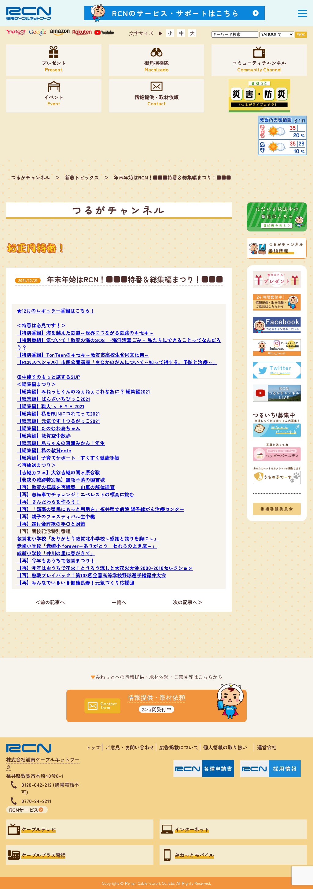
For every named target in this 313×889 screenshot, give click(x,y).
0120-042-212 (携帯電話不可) (50, 788)
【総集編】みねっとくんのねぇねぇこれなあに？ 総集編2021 (83, 391)
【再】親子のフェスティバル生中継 (56, 516)
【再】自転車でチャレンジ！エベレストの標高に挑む (75, 494)
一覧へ (119, 602)
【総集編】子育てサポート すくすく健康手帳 (68, 457)
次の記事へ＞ (187, 602)
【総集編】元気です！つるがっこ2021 (58, 420)
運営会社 (267, 747)
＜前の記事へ (50, 602)
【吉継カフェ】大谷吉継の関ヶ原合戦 (58, 472)
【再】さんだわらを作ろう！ (48, 501)
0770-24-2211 (36, 800)
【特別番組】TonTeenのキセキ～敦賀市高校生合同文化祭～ (83, 354)
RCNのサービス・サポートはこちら (176, 13)
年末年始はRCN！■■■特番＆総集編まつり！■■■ (172, 177)
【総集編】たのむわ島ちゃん (48, 428)
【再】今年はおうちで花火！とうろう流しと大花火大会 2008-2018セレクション (105, 567)
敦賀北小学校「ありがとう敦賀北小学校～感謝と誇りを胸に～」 (88, 538)
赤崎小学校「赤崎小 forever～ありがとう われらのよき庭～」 (87, 545)
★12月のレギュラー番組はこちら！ (56, 310)
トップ (93, 747)
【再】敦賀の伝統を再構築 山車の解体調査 (66, 487)
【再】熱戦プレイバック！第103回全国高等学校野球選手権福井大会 (91, 575)
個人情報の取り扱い (227, 747)
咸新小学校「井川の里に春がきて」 (56, 553)
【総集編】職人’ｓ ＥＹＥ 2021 (50, 406)
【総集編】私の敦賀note (44, 450)
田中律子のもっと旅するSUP (48, 376)
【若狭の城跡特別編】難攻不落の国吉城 (61, 479)
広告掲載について (178, 747)
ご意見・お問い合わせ (129, 747)
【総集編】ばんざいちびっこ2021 (53, 398)
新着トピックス (82, 177)
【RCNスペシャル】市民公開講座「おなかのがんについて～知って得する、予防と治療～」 (117, 362)
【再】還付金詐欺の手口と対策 (51, 523)
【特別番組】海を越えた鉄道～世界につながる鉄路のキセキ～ (85, 332)
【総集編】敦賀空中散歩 (44, 435)
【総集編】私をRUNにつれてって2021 (58, 413)
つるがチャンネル (30, 177)
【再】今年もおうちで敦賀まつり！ (56, 560)
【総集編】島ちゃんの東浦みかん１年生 (61, 442)
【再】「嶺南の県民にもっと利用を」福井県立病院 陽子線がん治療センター (100, 509)
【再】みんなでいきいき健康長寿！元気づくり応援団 (75, 582)
